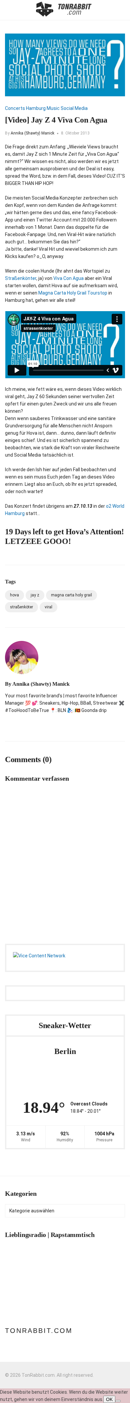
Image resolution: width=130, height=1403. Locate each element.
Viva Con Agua (68, 278)
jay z (35, 595)
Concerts (15, 108)
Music (53, 108)
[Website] (7, 724)
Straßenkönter (20, 278)
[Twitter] (30, 724)
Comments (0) (28, 759)
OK (109, 1399)
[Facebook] (19, 724)
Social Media (74, 108)
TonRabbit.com (39, 1330)
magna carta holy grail (71, 595)
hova (14, 595)
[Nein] (118, 1401)
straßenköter (21, 607)
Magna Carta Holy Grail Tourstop (72, 293)
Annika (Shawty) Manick (32, 133)
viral (48, 607)
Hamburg (36, 108)
